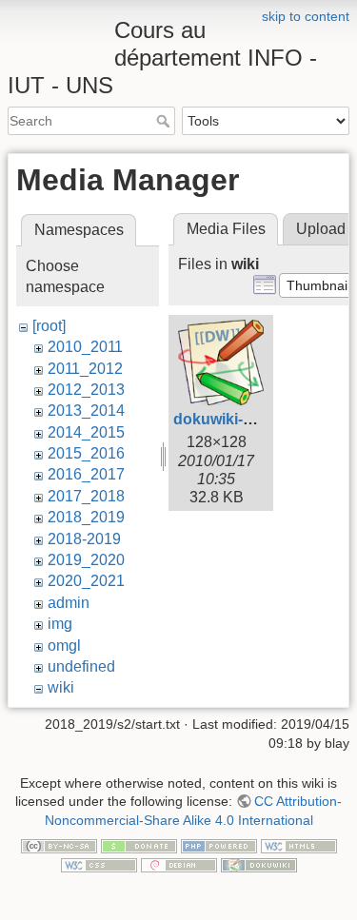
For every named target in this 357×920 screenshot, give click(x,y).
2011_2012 (85, 369)
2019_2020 (86, 560)
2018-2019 (84, 539)
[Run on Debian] (179, 863)
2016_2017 (86, 474)
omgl (64, 645)
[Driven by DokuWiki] (259, 863)
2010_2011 (85, 347)
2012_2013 (86, 390)
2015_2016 (86, 453)
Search (165, 120)
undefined (81, 666)
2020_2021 (86, 581)
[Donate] (139, 844)
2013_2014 (86, 410)
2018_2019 (86, 517)
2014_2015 (86, 432)
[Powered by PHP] (219, 844)
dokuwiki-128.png (237, 419)
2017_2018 (86, 496)
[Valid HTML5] (299, 844)
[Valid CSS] (99, 863)
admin (68, 603)
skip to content (305, 16)
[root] (49, 326)
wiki (61, 687)
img (60, 624)
